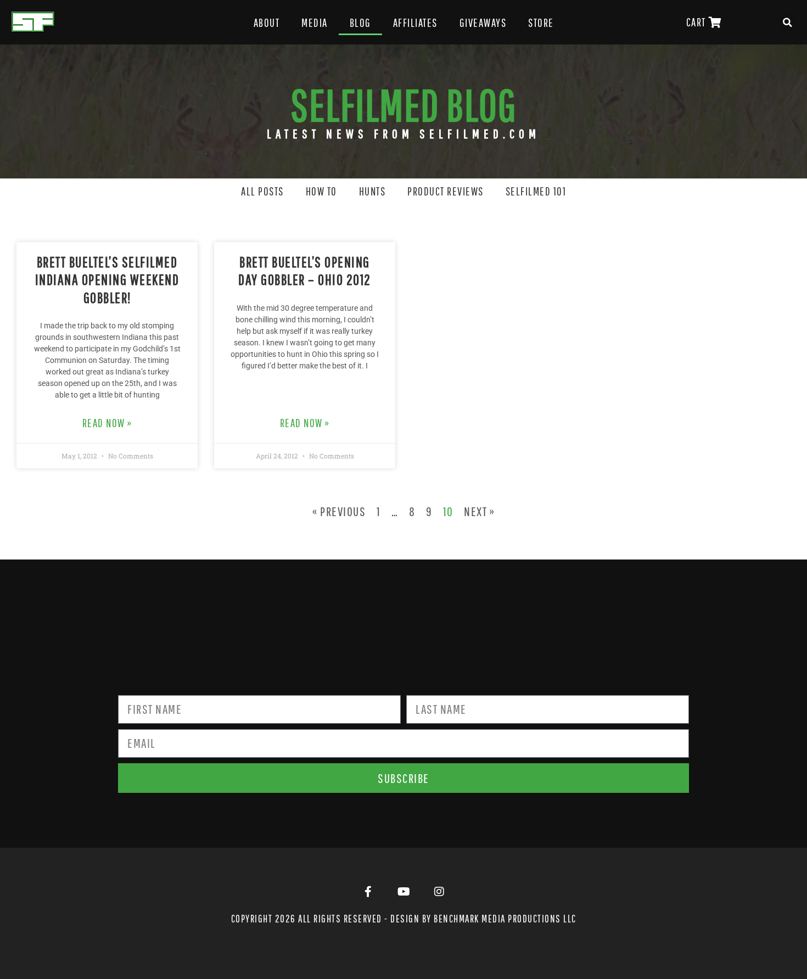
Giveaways (483, 22)
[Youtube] (403, 892)
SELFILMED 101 (536, 191)
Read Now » (107, 422)
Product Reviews (445, 191)
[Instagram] (439, 892)
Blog (360, 22)
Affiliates (415, 22)
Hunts (372, 191)
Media (314, 22)
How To (321, 191)
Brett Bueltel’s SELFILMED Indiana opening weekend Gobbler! (107, 279)
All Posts (262, 191)
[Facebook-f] (368, 892)
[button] (788, 22)
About (267, 22)
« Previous (339, 511)
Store (541, 22)
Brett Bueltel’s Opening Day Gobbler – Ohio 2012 (304, 270)
